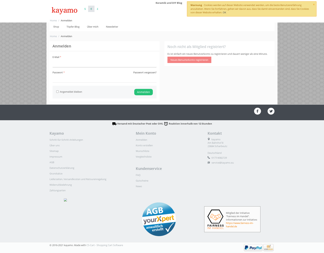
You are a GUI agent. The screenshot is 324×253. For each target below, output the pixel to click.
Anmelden (143, 92)
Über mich (92, 26)
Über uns (55, 145)
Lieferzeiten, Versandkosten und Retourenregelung (78, 179)
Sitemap (54, 151)
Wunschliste (142, 151)
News (139, 186)
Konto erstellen (144, 145)
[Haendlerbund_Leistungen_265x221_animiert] (89, 219)
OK (224, 12)
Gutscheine (142, 180)
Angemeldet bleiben (71, 91)
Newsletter (112, 26)
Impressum (56, 156)
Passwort (57, 72)
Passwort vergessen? (145, 72)
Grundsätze (56, 173)
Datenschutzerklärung (62, 168)
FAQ (138, 175)
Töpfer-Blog (73, 26)
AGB (52, 162)
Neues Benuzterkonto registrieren (189, 60)
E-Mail (55, 57)
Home (53, 20)
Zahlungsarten (58, 190)
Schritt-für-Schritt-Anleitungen (66, 139)
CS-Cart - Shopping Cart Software (104, 245)
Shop (56, 26)
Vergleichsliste (144, 156)
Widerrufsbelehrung (61, 184)
